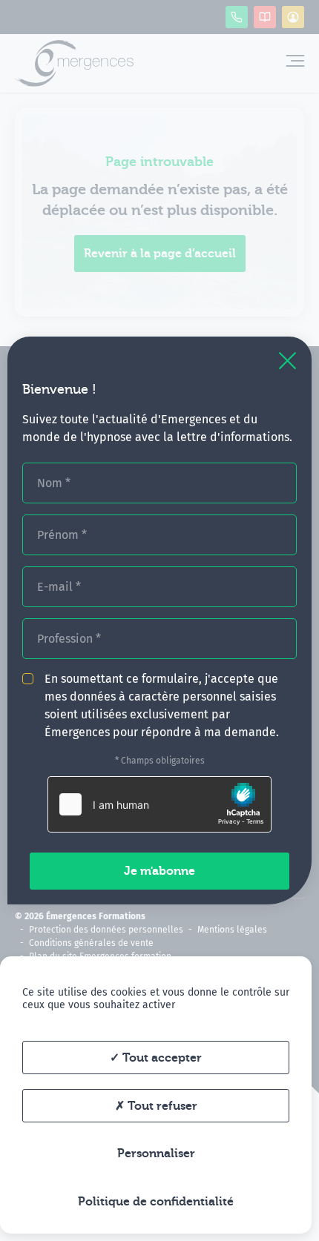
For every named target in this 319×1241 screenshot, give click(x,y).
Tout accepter (160, 1058)
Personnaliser (156, 1153)
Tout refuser (161, 1106)
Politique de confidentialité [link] (156, 1201)
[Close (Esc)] (287, 360)
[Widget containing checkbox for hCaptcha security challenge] (159, 804)
